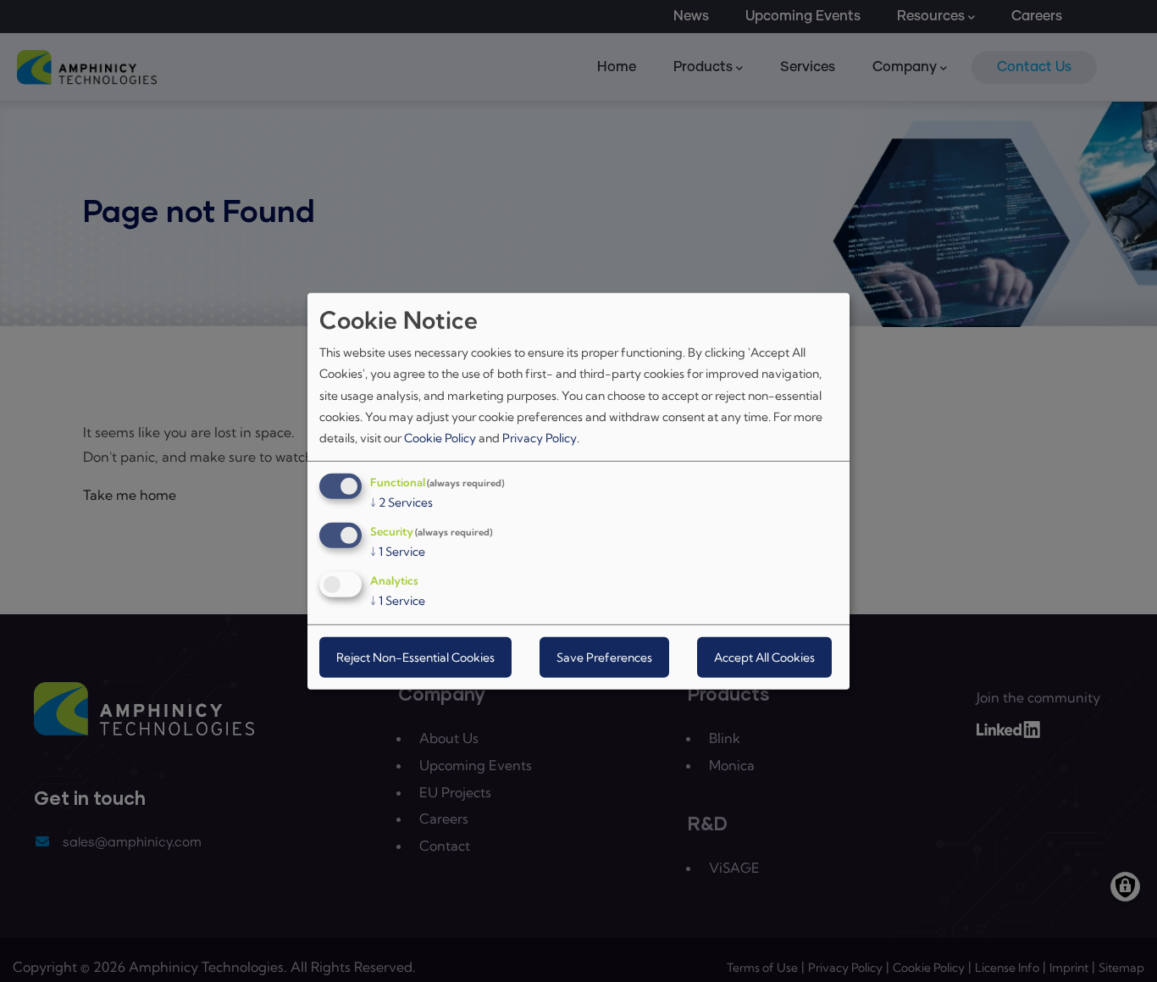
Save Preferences (604, 657)
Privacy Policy (539, 438)
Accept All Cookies (764, 657)
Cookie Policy (440, 438)
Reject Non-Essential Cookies (415, 657)
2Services (401, 502)
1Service (397, 551)
